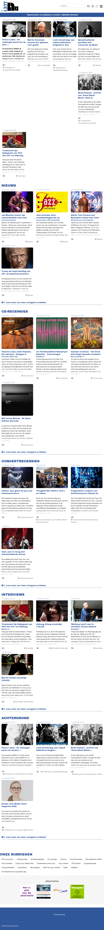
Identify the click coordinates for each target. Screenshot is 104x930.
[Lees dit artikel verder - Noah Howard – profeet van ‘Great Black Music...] (72, 772)
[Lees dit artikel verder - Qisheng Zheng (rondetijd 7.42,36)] (38, 648)
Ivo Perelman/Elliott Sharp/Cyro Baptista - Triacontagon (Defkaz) (51, 354)
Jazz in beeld (63, 863)
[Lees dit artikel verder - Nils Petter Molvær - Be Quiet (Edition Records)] (3, 445)
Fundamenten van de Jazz (46, 863)
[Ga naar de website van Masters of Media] (60, 892)
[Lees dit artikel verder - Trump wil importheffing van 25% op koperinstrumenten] (3, 295)
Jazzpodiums (22, 867)
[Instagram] (97, 6)
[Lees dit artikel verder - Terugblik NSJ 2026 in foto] (38, 517)
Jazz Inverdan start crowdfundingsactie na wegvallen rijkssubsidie (48, 217)
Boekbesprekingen (37, 859)
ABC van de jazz (8, 859)
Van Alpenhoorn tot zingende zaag (14, 872)
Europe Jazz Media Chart (25, 863)
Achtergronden (22, 859)
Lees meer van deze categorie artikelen (25, 303)
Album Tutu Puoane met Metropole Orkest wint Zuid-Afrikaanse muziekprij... (85, 217)
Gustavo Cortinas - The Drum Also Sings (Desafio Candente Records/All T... (86, 354)
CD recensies (52, 859)
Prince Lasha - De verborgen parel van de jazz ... (14, 42)
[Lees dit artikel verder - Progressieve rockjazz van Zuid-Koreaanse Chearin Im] (72, 517)
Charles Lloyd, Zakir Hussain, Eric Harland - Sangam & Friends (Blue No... (16, 354)
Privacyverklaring (59, 914)
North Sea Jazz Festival (51, 867)
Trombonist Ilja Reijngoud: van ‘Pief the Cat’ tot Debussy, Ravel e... (17, 626)
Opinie (65, 867)
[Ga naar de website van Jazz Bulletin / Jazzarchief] (43, 892)
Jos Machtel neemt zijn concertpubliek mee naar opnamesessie (14, 217)
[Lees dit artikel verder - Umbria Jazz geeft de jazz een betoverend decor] (3, 517)
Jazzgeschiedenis (8, 867)
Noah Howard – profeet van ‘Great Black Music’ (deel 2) (89, 95)
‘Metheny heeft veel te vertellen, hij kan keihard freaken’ (83, 626)
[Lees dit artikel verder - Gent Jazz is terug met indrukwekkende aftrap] (3, 578)
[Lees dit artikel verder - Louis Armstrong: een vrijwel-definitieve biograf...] (38, 772)
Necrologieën (35, 867)
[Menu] (101, 6)
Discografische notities (94, 859)
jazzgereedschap (90, 863)
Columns (63, 859)
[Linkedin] (93, 6)
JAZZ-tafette (76, 863)
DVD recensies (7, 863)
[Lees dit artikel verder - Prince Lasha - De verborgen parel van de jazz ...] (4, 65)
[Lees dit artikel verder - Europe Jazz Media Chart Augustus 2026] (3, 827)
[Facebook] (88, 6)
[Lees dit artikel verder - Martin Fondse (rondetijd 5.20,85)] (3, 702)
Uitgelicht (74, 867)
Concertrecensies (76, 859)
